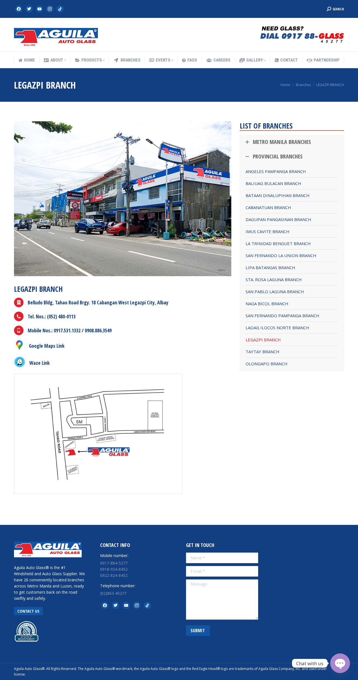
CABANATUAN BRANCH (268, 207)
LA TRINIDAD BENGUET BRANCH (278, 243)
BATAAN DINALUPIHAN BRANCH (278, 195)
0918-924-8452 (114, 569)
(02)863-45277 (113, 593)
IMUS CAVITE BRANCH (267, 231)
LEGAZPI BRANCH (263, 339)
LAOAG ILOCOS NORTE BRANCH (277, 327)
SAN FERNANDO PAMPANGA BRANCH (282, 315)
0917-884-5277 (114, 563)
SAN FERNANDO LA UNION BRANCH (281, 255)
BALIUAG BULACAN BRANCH (273, 183)
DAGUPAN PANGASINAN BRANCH (278, 219)
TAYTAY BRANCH (262, 351)
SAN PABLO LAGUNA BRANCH (275, 291)
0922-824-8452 (114, 575)
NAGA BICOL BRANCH (267, 303)
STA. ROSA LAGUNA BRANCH (274, 279)
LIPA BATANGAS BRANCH (270, 267)
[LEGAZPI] (98, 434)
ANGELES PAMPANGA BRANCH (276, 171)
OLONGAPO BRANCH (267, 363)
